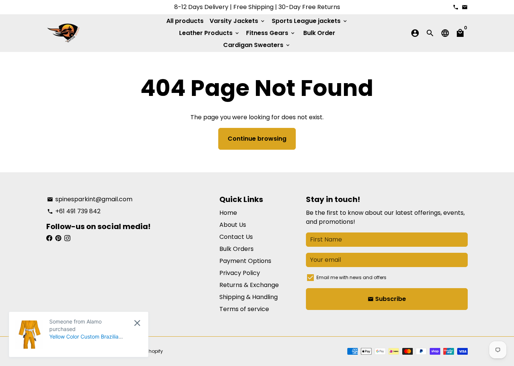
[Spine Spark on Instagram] (67, 238)
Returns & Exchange (249, 285)
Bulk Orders (236, 249)
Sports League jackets (310, 21)
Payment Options (245, 261)
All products (185, 21)
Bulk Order (319, 33)
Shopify (154, 351)
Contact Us (236, 236)
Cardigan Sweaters (257, 45)
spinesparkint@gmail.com (89, 199)
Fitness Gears (271, 33)
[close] (137, 323)
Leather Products (209, 33)
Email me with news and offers (351, 277)
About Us (232, 224)
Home (228, 212)
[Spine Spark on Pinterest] (58, 238)
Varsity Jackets (238, 21)
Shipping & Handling (248, 297)
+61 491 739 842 (73, 211)
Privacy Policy (239, 273)
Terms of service (244, 309)
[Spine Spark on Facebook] (49, 238)
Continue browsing (257, 138)
